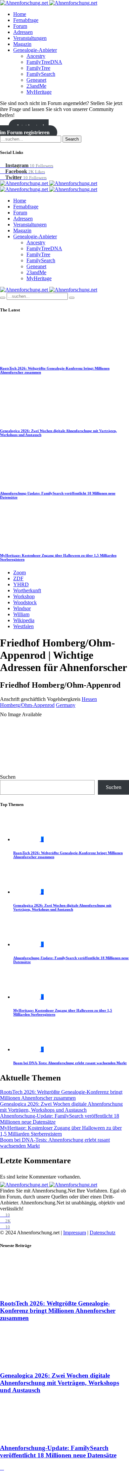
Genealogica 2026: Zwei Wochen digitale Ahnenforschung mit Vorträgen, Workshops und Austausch (62, 907)
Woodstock (25, 602)
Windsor (22, 608)
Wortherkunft (27, 590)
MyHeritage (39, 92)
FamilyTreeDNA (44, 62)
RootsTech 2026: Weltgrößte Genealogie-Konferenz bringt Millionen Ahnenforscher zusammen (61, 1095)
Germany (65, 705)
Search (72, 139)
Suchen (8, 777)
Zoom (19, 572)
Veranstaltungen (30, 38)
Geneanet (36, 80)
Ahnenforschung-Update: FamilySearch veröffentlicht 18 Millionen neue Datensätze (58, 1451)
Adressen (23, 32)
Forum (20, 26)
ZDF (18, 578)
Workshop (24, 596)
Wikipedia (23, 620)
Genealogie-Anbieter (35, 50)
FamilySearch (40, 74)
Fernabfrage (25, 20)
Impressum (74, 1232)
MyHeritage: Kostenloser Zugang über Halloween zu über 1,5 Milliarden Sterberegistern (61, 1131)
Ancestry (35, 56)
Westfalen (23, 626)
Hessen (89, 699)
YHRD (21, 584)
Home (19, 14)
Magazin (22, 44)
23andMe (36, 86)
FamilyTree (38, 68)
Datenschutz (102, 1232)
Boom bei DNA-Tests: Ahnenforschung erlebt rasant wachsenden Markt (70, 1063)
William (21, 614)
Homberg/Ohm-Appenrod (27, 705)
